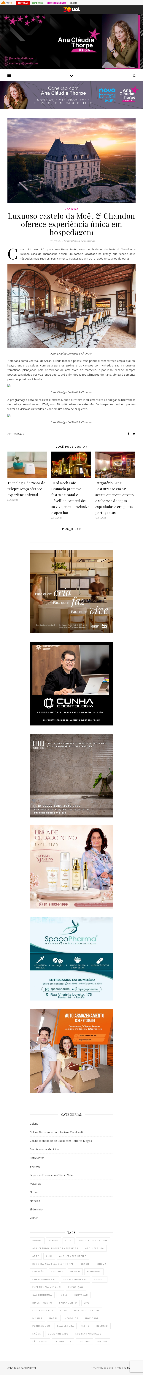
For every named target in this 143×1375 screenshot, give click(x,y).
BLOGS (73, 3)
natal (53, 1318)
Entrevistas (37, 1158)
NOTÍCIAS (23, 3)
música (37, 1318)
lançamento (68, 1302)
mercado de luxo (86, 1310)
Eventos (35, 1166)
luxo (63, 1310)
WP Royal (30, 1368)
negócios (71, 1318)
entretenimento (75, 1279)
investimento (42, 1302)
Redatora (18, 433)
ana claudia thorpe (93, 1240)
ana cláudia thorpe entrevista (55, 1248)
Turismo (84, 1341)
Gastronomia (42, 1294)
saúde (36, 1333)
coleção (38, 1271)
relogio (102, 1325)
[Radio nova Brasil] (71, 108)
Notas (34, 1192)
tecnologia (62, 1341)
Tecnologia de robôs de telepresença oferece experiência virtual (26, 489)
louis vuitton (42, 1310)
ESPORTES (37, 3)
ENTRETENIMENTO (56, 3)
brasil (85, 1263)
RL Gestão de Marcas (124, 1368)
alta (68, 1240)
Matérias (35, 1183)
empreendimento (44, 1279)
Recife (85, 1325)
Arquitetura (94, 1248)
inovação (81, 1294)
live (87, 1302)
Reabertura (65, 1325)
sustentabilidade (88, 1333)
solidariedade (58, 1333)
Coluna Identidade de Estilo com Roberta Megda (61, 1141)
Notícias (72, 209)
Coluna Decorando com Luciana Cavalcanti (56, 1132)
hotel (63, 1294)
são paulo (39, 1341)
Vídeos (34, 1218)
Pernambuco (41, 1325)
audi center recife (72, 1256)
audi (49, 1256)
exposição (75, 1287)
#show (53, 1240)
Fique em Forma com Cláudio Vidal (51, 1175)
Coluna (34, 1123)
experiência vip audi (46, 1287)
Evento (99, 1279)
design (75, 1271)
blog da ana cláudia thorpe (53, 1263)
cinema (102, 1263)
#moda (37, 1240)
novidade (92, 1318)
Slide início (36, 1209)
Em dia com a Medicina (44, 1149)
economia (94, 1271)
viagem (102, 1341)
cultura (57, 1271)
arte (35, 1256)
